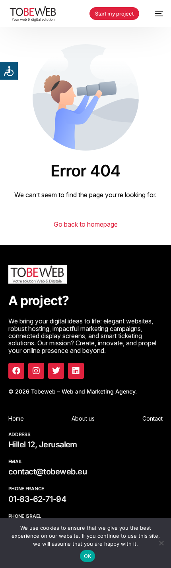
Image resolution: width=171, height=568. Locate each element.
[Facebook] (16, 371)
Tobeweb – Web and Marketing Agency (83, 391)
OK (87, 556)
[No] (161, 543)
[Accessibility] (9, 71)
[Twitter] (56, 371)
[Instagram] (36, 371)
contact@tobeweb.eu (47, 471)
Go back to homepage (86, 224)
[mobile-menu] (155, 14)
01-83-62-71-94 (37, 499)
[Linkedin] (76, 371)
